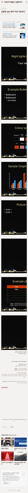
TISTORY (14, 490)
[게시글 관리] (7, 427)
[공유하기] (5, 427)
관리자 (18, 490)
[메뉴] (2, 2)
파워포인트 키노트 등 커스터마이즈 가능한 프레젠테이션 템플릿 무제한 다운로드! (10, 36)
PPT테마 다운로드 (7, 34)
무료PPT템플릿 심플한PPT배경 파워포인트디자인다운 (14, 2)
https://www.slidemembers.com (10, 22)
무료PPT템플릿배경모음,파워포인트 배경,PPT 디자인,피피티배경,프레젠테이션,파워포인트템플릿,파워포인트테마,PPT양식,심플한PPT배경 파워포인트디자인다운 (11, 478)
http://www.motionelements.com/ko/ (11, 31)
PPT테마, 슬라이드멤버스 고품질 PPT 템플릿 (9, 24)
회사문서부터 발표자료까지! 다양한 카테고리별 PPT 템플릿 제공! (10, 26)
